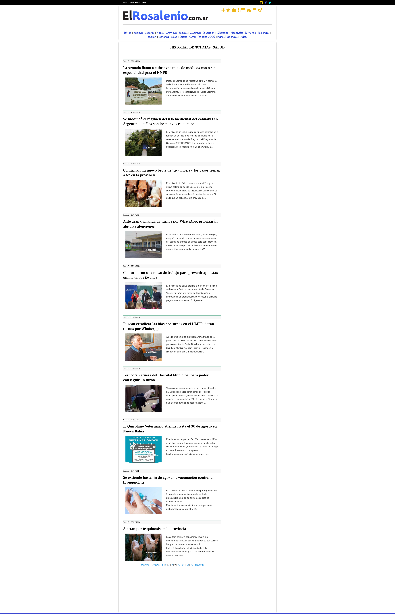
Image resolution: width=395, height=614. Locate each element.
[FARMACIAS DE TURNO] (223, 10)
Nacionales (237, 32)
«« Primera (143, 564)
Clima (193, 36)
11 (183, 564)
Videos (243, 36)
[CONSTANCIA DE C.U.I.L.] (255, 10)
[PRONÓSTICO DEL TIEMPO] (234, 10)
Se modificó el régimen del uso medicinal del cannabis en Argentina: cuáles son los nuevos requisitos (170, 121)
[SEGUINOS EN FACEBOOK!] (266, 2)
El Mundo (251, 32)
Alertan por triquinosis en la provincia (154, 528)
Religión (152, 36)
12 (187, 564)
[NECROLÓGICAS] (239, 10)
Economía (164, 36)
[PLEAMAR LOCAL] (228, 10)
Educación (209, 32)
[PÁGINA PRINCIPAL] (165, 15)
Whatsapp (223, 32)
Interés (160, 32)
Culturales (196, 32)
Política (128, 32)
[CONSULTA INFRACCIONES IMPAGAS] (260, 10)
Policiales (139, 32)
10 (179, 564)
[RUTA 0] (249, 10)
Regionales (264, 32)
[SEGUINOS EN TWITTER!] (270, 2)
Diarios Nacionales (227, 36)
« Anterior (155, 564)
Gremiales (172, 32)
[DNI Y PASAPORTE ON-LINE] (243, 10)
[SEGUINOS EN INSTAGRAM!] (262, 2)
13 (192, 564)
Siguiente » (200, 564)
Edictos (184, 36)
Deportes (150, 32)
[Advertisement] (172, 588)
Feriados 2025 (207, 36)
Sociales (183, 32)
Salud (174, 36)
